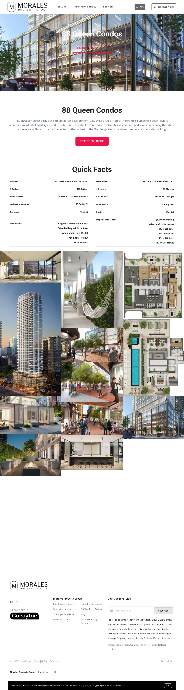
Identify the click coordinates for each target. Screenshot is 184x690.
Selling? (63, 7)
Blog (82, 614)
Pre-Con (108, 7)
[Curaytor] (24, 618)
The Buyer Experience (63, 614)
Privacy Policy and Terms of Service (153, 638)
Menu (141, 7)
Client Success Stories (64, 603)
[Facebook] (11, 602)
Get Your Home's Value (91, 609)
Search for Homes (62, 609)
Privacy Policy (167, 661)
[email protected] (47, 672)
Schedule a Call (60, 619)
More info (125, 685)
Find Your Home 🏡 (85, 7)
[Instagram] (17, 602)
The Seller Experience (91, 603)
